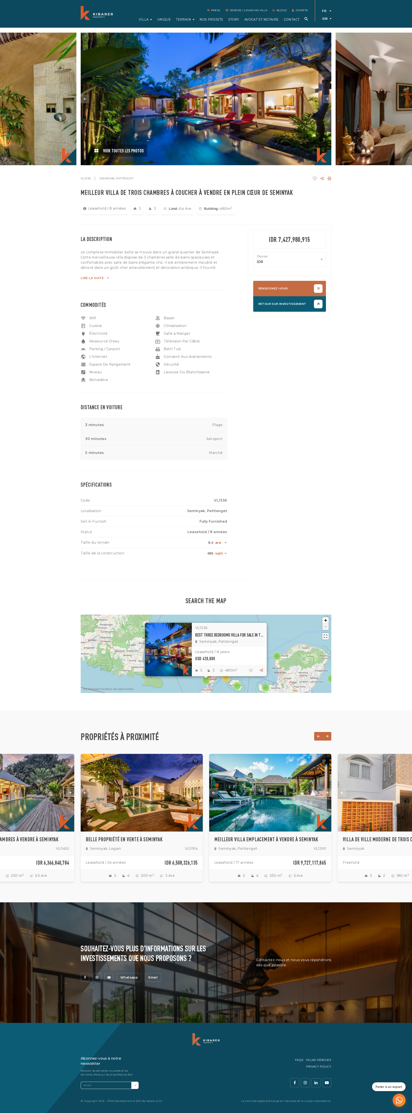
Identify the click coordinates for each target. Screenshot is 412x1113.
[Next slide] (327, 99)
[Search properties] (306, 19)
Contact (292, 19)
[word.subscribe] (135, 1085)
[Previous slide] (85, 99)
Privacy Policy (318, 1066)
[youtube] (109, 977)
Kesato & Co (154, 1100)
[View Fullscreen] (325, 636)
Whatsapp (129, 977)
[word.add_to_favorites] (315, 178)
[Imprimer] (329, 178)
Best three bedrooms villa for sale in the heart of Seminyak (229, 635)
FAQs (299, 1060)
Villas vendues (318, 1060)
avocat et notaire (261, 19)
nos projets (211, 19)
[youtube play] (326, 1082)
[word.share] (322, 178)
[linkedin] (316, 1082)
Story (233, 19)
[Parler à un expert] (399, 1100)
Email (153, 977)
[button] (206, 680)
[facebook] (85, 977)
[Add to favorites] (67, 761)
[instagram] (97, 977)
